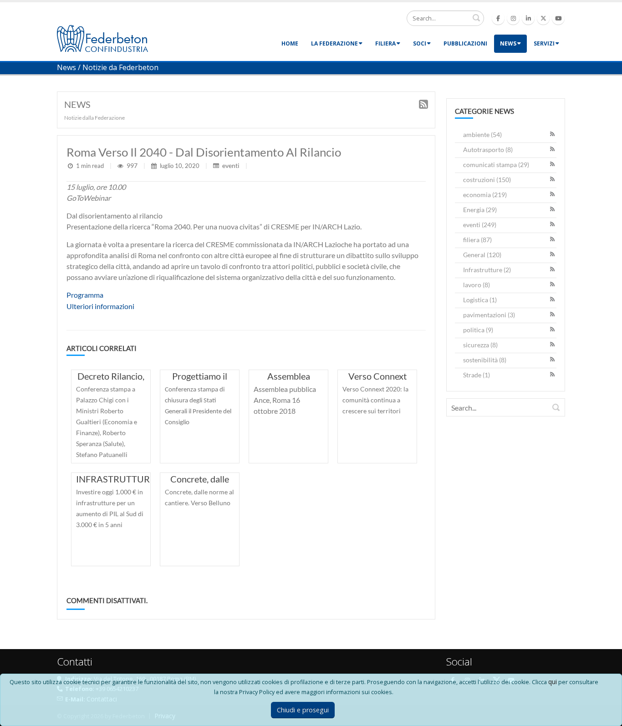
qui (552, 681)
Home (289, 43)
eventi (231, 165)
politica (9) (478, 330)
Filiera (385, 43)
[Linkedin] (528, 18)
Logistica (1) (480, 300)
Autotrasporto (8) (488, 149)
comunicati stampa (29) (496, 164)
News (508, 43)
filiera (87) (477, 240)
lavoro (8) (476, 285)
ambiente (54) (482, 134)
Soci (419, 43)
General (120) (482, 255)
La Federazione (334, 43)
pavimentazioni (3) (489, 315)
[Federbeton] (102, 37)
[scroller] (606, 715)
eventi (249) (479, 224)
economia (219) (485, 194)
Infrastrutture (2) (487, 270)
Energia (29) (480, 209)
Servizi (544, 43)
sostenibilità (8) (484, 360)
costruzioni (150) (487, 179)
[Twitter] (543, 18)
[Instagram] (513, 18)
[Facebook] (498, 18)
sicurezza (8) (480, 345)
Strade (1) (476, 375)
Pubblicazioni (465, 43)
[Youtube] (558, 18)
